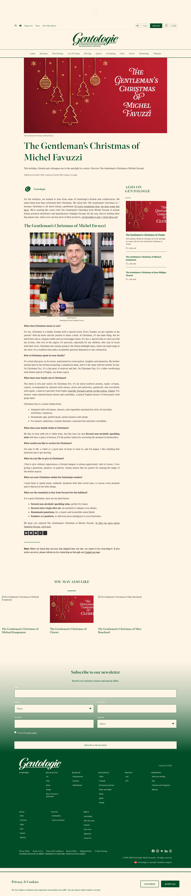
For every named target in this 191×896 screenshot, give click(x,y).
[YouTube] (161, 851)
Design (48, 789)
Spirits (101, 798)
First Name (101, 702)
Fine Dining (57, 53)
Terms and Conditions (55, 851)
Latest (32, 53)
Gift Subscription (49, 26)
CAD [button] (174, 25)
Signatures (87, 834)
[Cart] (166, 25)
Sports (99, 53)
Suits (21, 829)
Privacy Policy (24, 851)
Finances (76, 781)
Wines (101, 794)
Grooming (110, 53)
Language (100, 717)
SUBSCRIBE (24, 773)
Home (48, 785)
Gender (17, 702)
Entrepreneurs (78, 776)
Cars (126, 776)
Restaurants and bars (106, 785)
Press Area (87, 829)
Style (122, 53)
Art (47, 776)
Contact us (90, 552)
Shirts (22, 824)
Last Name (18, 717)
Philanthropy (77, 785)
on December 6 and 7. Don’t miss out (99, 217)
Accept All (170, 884)
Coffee (101, 776)
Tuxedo (22, 833)
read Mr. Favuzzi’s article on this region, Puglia (91, 390)
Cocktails (102, 781)
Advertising (88, 816)
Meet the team (89, 820)
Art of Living (73, 53)
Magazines (28, 26)
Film (47, 781)
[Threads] (170, 851)
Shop (38, 26)
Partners (87, 825)
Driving (87, 53)
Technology (144, 53)
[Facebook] (153, 851)
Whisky (101, 802)
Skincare (155, 789)
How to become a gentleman (52, 795)
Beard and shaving (158, 776)
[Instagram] (157, 851)
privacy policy (31, 733)
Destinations (56, 816)
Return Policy (71, 851)
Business (44, 53)
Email (17, 687)
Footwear (23, 820)
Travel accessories (58, 820)
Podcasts (157, 53)
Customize (149, 884)
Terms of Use (38, 851)
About (86, 812)
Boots (22, 816)
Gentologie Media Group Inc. (144, 857)
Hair (153, 781)
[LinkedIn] (166, 851)
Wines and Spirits (105, 789)
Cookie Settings (101, 851)
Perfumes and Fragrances (161, 785)
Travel (131, 53)
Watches (23, 837)
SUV (126, 781)
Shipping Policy (86, 851)
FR (137, 25)
